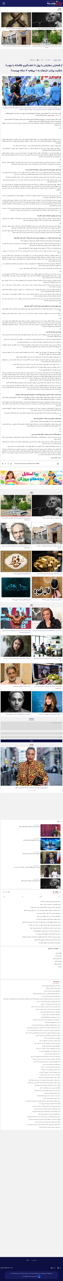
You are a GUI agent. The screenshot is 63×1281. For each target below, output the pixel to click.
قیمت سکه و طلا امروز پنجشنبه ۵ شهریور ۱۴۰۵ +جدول (49, 574)
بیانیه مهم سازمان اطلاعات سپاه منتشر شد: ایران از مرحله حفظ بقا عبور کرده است (43, 1030)
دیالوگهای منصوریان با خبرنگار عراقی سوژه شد (51, 1046)
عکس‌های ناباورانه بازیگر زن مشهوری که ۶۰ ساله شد (50, 714)
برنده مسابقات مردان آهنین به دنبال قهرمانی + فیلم (49, 1041)
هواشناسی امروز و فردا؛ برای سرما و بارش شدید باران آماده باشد (47, 1122)
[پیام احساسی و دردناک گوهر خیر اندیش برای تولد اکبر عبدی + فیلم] (47, 618)
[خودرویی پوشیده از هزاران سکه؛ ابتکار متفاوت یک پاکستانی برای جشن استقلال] (47, 37)
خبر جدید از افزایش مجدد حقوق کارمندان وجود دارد (48, 934)
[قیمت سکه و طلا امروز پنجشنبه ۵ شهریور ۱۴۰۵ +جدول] (47, 561)
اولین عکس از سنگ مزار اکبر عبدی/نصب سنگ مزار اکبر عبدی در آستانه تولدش (48, 687)
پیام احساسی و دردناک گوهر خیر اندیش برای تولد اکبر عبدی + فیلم (47, 630)
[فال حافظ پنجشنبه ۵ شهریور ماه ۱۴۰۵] (16, 561)
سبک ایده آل (58, 956)
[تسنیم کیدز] (31, 478)
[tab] (34, 790)
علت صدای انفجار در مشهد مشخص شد (52, 1054)
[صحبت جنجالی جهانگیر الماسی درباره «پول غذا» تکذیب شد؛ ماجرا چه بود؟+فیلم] (16, 533)
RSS (28, 1260)
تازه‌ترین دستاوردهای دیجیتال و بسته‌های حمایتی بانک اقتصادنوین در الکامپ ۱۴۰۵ (43, 1033)
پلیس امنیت (58, 115)
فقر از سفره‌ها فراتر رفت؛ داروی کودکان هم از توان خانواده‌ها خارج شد (46, 1111)
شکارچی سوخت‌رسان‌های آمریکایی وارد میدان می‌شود (49, 1077)
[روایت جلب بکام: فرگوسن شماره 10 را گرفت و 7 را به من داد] (50, 871)
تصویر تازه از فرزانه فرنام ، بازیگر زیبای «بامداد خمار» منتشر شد (16, 658)
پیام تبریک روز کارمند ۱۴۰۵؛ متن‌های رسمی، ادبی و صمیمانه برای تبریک (47, 659)
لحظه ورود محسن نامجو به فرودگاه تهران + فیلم (29, 827)
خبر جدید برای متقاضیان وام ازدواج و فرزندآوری (50, 1017)
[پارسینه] (53, 3)
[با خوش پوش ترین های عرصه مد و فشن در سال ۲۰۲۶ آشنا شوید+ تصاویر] (31, 766)
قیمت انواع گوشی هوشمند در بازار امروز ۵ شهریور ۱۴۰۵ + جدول (47, 1062)
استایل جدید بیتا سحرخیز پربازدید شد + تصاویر (50, 1004)
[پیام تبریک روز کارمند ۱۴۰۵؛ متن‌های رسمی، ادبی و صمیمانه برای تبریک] (47, 646)
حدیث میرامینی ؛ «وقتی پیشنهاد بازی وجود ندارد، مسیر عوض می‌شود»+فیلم (42, 910)
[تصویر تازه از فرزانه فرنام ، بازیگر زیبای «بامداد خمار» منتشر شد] (16, 646)
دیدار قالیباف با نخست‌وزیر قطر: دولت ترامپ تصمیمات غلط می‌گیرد (46, 1020)
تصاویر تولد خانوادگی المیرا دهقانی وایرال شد (49, 943)
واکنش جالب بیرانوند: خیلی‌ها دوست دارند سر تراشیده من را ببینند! (46, 1059)
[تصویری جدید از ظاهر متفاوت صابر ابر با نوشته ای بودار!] (16, 701)
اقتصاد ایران (59, 953)
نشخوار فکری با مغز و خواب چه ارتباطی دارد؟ (51, 996)
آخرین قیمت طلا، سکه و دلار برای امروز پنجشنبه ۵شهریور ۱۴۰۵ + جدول (45, 1056)
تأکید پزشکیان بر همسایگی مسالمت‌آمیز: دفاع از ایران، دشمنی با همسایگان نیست (43, 1124)
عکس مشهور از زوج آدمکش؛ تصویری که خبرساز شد (16, 28)
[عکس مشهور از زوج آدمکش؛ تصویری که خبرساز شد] (16, 19)
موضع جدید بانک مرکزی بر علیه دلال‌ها (31, 854)
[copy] (57, 463)
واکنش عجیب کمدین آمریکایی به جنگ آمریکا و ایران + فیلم (48, 1009)
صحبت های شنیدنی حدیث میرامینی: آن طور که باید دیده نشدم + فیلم (45, 1007)
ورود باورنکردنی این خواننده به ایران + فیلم (46, 28)
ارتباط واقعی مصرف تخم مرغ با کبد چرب (52, 991)
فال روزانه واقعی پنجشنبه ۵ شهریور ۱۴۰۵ (21, 600)
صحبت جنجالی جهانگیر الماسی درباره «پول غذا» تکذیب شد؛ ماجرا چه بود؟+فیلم (16, 547)
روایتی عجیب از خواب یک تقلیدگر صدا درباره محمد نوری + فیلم (45, 928)
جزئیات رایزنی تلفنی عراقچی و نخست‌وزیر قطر (51, 1069)
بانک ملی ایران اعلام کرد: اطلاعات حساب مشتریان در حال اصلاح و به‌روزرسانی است (43, 1028)
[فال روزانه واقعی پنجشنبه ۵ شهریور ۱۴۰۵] (16, 587)
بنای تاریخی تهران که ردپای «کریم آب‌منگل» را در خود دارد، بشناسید (16, 46)
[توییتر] (3, 464)
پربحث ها (5, 892)
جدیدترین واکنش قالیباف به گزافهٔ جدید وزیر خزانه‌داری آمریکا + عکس (46, 1025)
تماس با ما (33, 1260)
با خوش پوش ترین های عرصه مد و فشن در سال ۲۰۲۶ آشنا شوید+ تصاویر (31, 788)
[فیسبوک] (8, 464)
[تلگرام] (5, 464)
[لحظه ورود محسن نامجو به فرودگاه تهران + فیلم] (50, 830)
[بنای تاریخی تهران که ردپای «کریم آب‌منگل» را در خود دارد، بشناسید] (16, 37)
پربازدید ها (55, 892)
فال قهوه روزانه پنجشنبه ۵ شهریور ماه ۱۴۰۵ (52, 600)
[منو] (3, 4)
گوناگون (59, 9)
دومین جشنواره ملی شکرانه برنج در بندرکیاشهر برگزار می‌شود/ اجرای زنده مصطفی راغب (42, 1101)
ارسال (31, 741)
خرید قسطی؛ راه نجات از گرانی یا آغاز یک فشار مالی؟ (49, 1127)
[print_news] (11, 464)
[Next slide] (59, 764)
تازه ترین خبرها (58, 964)
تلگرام (54, 1268)
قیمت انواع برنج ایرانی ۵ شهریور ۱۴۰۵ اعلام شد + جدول (48, 1001)
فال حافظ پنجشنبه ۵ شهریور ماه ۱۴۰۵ (22, 574)
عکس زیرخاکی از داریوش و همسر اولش (21, 686)
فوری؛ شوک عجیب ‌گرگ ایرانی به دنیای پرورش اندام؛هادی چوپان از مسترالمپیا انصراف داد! (16, 631)
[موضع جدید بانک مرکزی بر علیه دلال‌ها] (50, 857)
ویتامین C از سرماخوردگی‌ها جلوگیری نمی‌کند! (51, 986)
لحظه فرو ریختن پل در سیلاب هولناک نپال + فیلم (48, 916)
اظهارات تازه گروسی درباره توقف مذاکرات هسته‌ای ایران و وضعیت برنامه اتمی (44, 1119)
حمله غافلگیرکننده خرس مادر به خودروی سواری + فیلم (49, 1114)
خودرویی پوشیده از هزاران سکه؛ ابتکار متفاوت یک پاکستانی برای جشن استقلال (46, 46)
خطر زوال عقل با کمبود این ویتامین (53, 988)
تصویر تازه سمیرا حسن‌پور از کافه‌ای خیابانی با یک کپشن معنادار (45, 907)
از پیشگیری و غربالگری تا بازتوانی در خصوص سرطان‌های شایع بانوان (46, 993)
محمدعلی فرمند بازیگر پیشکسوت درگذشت (50, 902)
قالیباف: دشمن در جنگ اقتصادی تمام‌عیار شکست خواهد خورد (47, 1085)
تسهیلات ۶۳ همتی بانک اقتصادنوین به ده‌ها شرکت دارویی (48, 1035)
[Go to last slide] (3, 764)
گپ (60, 1268)
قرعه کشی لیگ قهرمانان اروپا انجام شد (31, 840)
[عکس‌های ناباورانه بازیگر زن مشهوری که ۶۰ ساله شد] (47, 701)
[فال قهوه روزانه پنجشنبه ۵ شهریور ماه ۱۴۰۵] (47, 587)
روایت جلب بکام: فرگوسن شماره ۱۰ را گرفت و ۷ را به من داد (27, 867)
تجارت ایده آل (58, 961)
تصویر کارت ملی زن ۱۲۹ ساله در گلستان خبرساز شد (48, 913)
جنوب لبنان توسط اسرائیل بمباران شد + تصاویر (50, 1067)
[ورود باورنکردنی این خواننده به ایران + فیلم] (47, 19)
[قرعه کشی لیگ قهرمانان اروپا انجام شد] (50, 844)
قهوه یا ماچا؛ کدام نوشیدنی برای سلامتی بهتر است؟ (49, 1103)
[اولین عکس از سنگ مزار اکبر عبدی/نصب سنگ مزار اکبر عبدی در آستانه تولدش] (47, 674)
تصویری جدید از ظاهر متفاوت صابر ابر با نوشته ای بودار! (18, 714)
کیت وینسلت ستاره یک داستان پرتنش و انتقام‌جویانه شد (46, 931)
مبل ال (60, 967)
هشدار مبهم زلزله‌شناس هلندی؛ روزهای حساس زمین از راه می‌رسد (47, 1109)
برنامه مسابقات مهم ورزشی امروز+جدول (52, 1093)
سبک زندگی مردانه (57, 959)
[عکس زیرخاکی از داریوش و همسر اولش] (16, 674)
